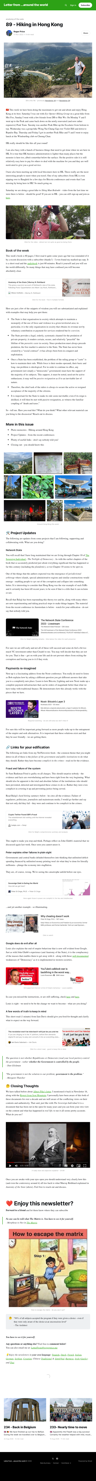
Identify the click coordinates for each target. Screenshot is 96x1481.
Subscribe (85, 5)
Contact (56, 1463)
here (8, 197)
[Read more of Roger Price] (9, 33)
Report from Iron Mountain (33, 1095)
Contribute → (66, 1463)
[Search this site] (66, 5)
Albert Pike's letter (42, 1091)
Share (85, 33)
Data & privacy (45, 1463)
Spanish (55, 1354)
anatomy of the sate (15, 19)
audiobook (32, 263)
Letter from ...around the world (26, 5)
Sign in (73, 5)
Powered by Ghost (85, 1461)
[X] (53, 1459)
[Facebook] (57, 1459)
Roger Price (19, 31)
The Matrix (32, 1222)
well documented (80, 955)
